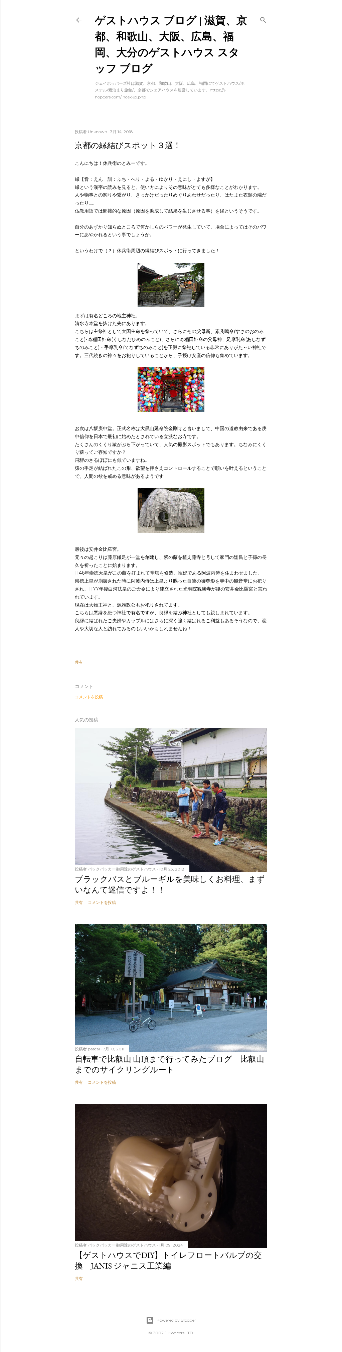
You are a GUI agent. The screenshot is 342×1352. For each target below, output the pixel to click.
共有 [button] (79, 662)
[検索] (263, 18)
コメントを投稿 (89, 696)
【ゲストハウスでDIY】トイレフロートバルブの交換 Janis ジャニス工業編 (168, 1260)
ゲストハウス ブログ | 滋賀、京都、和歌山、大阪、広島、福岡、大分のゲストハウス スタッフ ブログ (171, 44)
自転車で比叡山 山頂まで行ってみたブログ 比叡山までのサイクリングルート (169, 1064)
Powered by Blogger (176, 1320)
